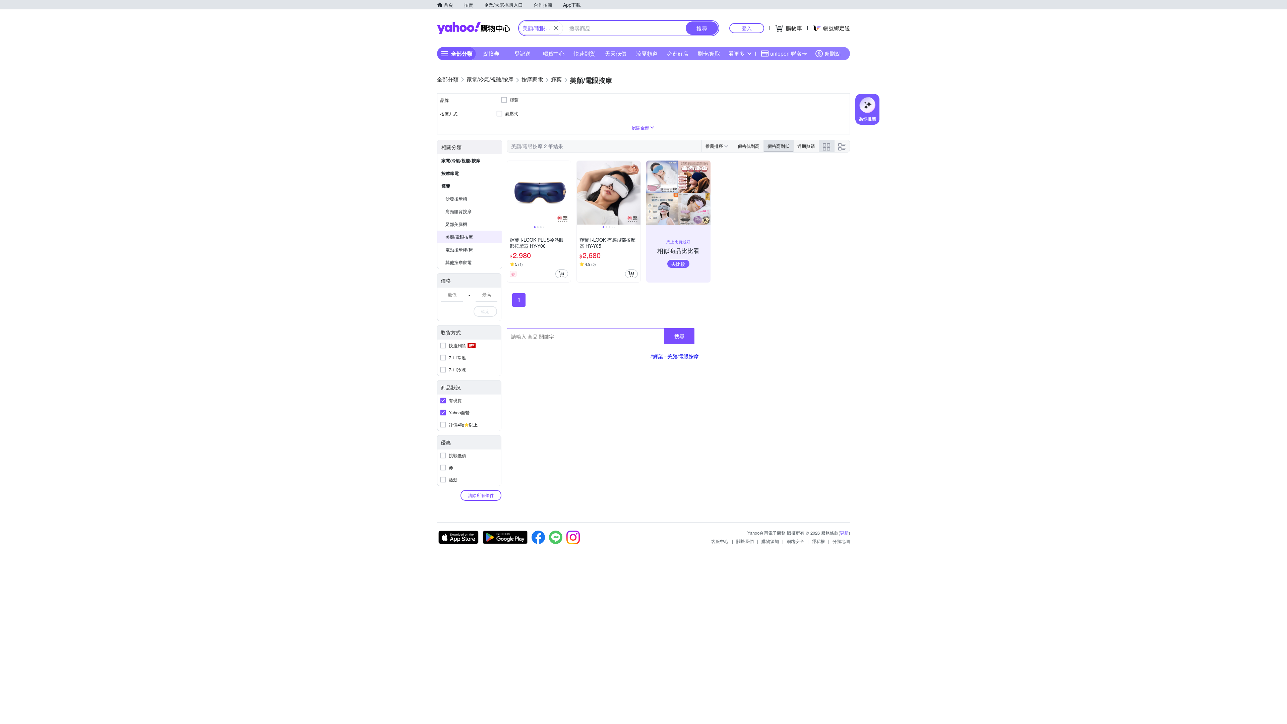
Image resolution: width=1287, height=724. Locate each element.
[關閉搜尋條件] (556, 28)
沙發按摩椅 (456, 198)
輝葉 (445, 186)
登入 (747, 28)
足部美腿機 (456, 224)
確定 (485, 311)
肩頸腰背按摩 (458, 211)
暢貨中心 (553, 53)
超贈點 (832, 53)
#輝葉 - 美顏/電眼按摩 (674, 356)
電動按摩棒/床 (459, 249)
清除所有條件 (481, 495)
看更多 (737, 53)
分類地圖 (841, 541)
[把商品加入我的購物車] (561, 273)
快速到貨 (584, 53)
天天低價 (615, 53)
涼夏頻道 (647, 53)
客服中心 (720, 541)
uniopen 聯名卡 (788, 53)
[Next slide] (566, 192)
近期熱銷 (806, 146)
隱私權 (818, 541)
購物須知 (770, 541)
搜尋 (679, 336)
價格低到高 (748, 146)
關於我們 (745, 541)
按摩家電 (450, 173)
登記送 (522, 53)
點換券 (491, 53)
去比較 (678, 263)
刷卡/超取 (708, 53)
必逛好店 (677, 53)
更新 (844, 533)
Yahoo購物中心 (473, 28)
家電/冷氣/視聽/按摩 (460, 160)
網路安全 (795, 541)
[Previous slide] (511, 192)
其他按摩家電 (458, 262)
